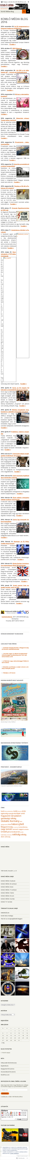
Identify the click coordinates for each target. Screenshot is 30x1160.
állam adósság (5, 837)
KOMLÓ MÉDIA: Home (7, 887)
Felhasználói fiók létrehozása (9, 1063)
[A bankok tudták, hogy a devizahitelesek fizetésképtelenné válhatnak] (8, 946)
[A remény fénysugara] (22, 974)
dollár (24, 811)
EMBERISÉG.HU (5, 913)
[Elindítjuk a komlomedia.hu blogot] (22, 960)
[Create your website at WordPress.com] (15, 2)
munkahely (15, 827)
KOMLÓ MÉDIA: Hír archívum (9, 884)
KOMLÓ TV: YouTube (6, 902)
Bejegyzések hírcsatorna (7, 1069)
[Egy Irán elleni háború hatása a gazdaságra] (22, 988)
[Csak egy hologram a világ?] (22, 931)
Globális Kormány (10, 821)
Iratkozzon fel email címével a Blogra (13, 1081)
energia (10, 813)
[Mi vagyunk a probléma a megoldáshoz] (8, 974)
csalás (15, 811)
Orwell (4, 831)
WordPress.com (5, 1075)
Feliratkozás (5, 1093)
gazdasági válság (8, 818)
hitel (9, 824)
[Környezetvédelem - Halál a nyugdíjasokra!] (22, 946)
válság (23, 834)
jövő (21, 824)
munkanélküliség (22, 827)
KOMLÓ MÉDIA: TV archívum (9, 890)
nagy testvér (6, 829)
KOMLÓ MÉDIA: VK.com (7, 896)
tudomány (3, 835)
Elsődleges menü (28, 11)
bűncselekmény (9, 811)
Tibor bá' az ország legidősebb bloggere (11, 919)
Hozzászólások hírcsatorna (8, 1072)
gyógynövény (4, 824)
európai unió (19, 813)
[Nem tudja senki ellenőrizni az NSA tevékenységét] (8, 988)
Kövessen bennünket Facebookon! (12, 634)
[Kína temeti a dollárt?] (8, 931)
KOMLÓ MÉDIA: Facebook (8, 881)
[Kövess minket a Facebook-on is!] (15, 612)
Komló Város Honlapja (7, 916)
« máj (2, 1043)
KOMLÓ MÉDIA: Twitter (7, 893)
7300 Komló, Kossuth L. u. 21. (9, 871)
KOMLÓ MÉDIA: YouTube (8, 899)
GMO (21, 821)
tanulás (21, 832)
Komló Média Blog (7, 11)
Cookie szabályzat (14, 1153)
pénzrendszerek (13, 832)
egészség (4, 813)
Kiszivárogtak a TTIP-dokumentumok (8, 254)
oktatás (26, 829)
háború (15, 824)
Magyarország (7, 827)
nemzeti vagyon (18, 829)
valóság (16, 834)
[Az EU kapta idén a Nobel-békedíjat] (8, 960)
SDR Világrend (17, 48)
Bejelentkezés (4, 1066)
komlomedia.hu (7, 617)
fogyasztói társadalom (11, 815)
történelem (9, 834)
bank (2, 811)
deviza (19, 811)
